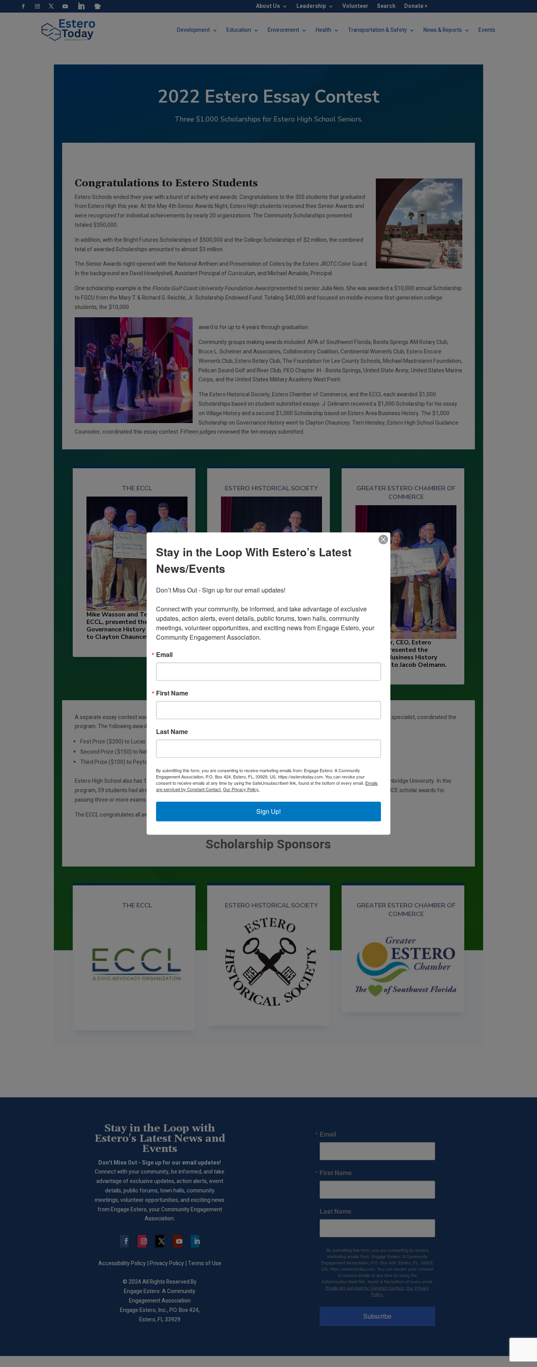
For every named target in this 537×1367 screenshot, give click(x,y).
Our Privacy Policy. (241, 789)
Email (164, 654)
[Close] (383, 539)
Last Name (172, 732)
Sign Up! (268, 811)
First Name (172, 693)
